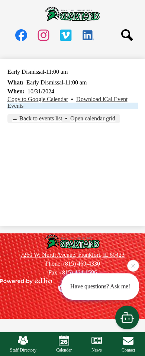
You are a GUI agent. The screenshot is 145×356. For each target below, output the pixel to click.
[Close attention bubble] (133, 266)
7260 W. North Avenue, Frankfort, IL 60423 (72, 255)
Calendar (64, 350)
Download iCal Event (102, 99)
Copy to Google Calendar (37, 99)
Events (15, 106)
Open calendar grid (92, 118)
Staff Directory (23, 350)
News (96, 350)
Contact (128, 350)
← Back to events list (37, 118)
